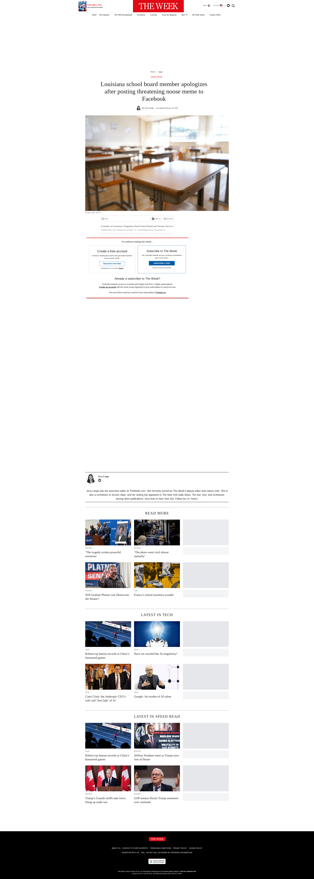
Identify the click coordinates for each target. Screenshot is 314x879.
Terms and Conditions (160, 848)
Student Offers (215, 15)
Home (152, 72)
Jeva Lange (149, 108)
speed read (156, 77)
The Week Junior (198, 15)
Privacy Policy (180, 848)
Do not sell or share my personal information (169, 853)
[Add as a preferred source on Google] (157, 861)
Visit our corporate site (188, 871)
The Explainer (104, 15)
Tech (160, 72)
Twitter (194, 498)
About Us (116, 848)
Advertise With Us (130, 853)
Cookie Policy (195, 848)
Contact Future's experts (135, 848)
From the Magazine (169, 15)
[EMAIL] (100, 480)
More (183, 15)
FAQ (142, 853)
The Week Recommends (123, 15)
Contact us (161, 292)
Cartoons (153, 15)
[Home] (94, 15)
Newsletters (141, 15)
